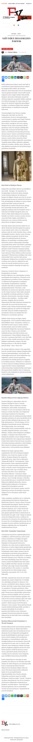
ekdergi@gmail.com (14, 724)
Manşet (10, 49)
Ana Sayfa (13, 33)
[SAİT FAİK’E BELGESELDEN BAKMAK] (16, 63)
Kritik (19, 33)
